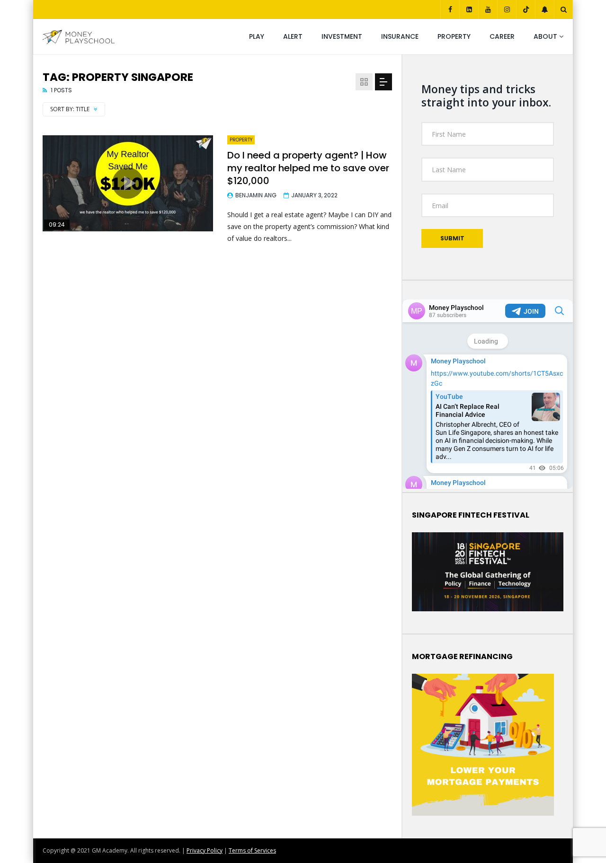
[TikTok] (525, 9)
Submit (452, 238)
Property (454, 36)
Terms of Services (252, 850)
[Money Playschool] (79, 37)
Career (502, 36)
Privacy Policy (205, 850)
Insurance (400, 36)
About (545, 36)
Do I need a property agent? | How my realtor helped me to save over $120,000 (308, 168)
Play (256, 36)
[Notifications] (544, 9)
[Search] (563, 9)
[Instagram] (506, 9)
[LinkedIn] (468, 9)
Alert (293, 36)
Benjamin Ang (255, 195)
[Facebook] (449, 9)
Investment (341, 36)
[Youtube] (487, 9)
